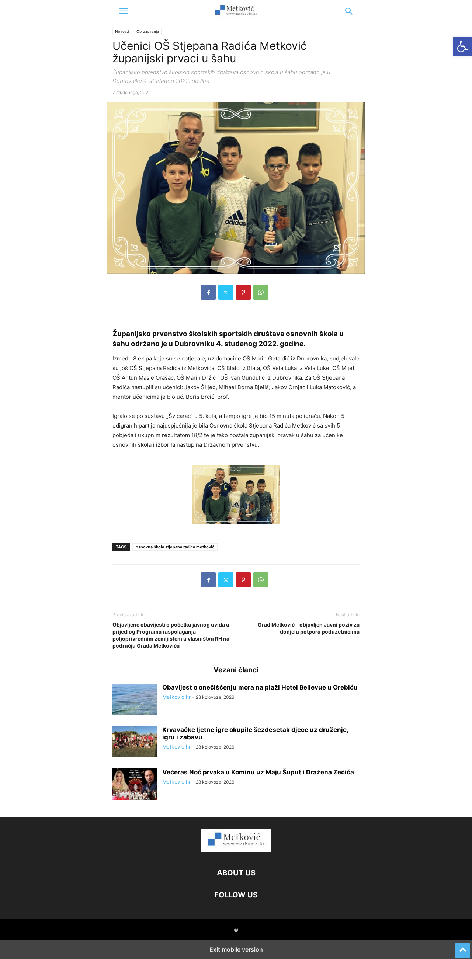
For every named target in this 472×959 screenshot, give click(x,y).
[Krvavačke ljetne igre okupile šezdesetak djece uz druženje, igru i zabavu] (134, 742)
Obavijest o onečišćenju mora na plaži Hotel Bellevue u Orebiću (260, 687)
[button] (123, 11)
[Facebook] (208, 292)
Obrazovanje (147, 31)
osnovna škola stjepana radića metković (175, 547)
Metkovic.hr (176, 697)
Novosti (122, 31)
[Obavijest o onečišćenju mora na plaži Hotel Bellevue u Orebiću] (134, 700)
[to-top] (462, 947)
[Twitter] (225, 292)
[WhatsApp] (260, 292)
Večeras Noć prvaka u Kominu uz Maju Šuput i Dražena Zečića (258, 772)
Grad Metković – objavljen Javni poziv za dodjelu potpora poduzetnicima (309, 628)
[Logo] (236, 850)
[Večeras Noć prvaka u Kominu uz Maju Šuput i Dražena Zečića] (134, 785)
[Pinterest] (243, 292)
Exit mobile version (236, 949)
